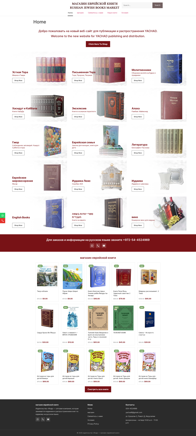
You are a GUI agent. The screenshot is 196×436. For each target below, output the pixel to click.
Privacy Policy (93, 424)
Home (70, 13)
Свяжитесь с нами (95, 13)
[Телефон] (43, 419)
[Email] (104, 245)
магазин (80, 13)
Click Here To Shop (98, 44)
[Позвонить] (98, 245)
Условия (124, 13)
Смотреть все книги (98, 389)
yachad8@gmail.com (134, 412)
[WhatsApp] (92, 245)
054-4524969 (131, 408)
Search (157, 5)
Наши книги (112, 13)
